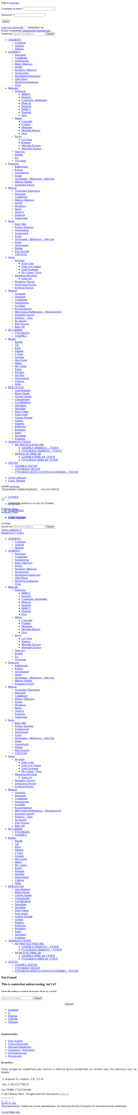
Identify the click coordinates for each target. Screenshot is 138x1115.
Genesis (19, 420)
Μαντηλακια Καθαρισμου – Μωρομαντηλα (38, 311)
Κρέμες (19, 169)
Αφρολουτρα (22, 230)
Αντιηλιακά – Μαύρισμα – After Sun (34, 178)
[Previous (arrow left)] (2, 1100)
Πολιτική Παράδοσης (19, 1046)
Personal (19, 372)
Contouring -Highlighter (34, 100)
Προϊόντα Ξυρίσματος (27, 82)
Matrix (18, 363)
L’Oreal (19, 354)
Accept (5, 1112)
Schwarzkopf (22, 378)
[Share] (6, 1097)
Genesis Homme (23, 417)
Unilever (19, 381)
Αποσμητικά (21, 73)
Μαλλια (12, 187)
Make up (26, 103)
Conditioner (21, 57)
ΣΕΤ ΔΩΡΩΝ (15, 329)
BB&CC (26, 94)
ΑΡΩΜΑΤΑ (14, 39)
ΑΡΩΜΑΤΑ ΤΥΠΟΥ (19, 441)
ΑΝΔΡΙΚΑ (14, 51)
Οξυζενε (19, 212)
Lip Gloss (27, 139)
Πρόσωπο (20, 91)
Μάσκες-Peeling (23, 181)
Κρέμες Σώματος (24, 227)
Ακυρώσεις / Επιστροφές (21, 1050)
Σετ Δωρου (21, 320)
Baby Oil (20, 326)
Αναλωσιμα (21, 218)
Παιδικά (19, 48)
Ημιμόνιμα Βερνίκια (26, 275)
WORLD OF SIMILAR (28, 453)
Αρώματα (20, 293)
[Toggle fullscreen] (9, 1097)
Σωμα (11, 221)
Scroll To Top (8, 1103)
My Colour (21, 366)
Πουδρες (26, 112)
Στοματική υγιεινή (24, 314)
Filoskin (19, 351)
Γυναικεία (20, 42)
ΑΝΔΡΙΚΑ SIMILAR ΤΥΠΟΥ (39, 456)
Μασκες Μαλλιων (24, 199)
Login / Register (16, 480)
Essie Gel (27, 278)
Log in (6, 21)
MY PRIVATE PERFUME (29, 444)
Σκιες (24, 133)
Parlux (18, 369)
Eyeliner (26, 124)
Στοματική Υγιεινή (24, 184)
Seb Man (19, 375)
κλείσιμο (14, 2)
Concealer (27, 121)
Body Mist (20, 224)
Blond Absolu (22, 393)
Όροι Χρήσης (15, 1040)
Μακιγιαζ (13, 88)
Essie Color (28, 263)
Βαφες (18, 209)
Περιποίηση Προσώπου (27, 76)
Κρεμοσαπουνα (23, 308)
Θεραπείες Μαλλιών (26, 70)
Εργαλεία (20, 215)
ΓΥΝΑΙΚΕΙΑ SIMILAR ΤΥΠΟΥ (40, 459)
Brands (12, 339)
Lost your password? (12, 27)
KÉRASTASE (16, 387)
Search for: (7, 33)
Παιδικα (12, 290)
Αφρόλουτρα (22, 60)
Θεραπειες (20, 206)
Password (7, 14)
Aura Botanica (22, 390)
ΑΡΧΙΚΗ (13, 497)
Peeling (19, 248)
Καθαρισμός (21, 166)
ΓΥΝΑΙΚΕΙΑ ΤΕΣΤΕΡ (27, 468)
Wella (18, 384)
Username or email (12, 8)
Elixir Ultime (22, 411)
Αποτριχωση (21, 245)
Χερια (18, 236)
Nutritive (19, 423)
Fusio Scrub (21, 414)
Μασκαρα (27, 127)
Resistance (20, 429)
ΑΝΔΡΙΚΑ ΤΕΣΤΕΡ (26, 465)
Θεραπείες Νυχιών (25, 281)
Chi (17, 345)
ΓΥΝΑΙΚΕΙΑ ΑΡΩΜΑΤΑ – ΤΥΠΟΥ (42, 450)
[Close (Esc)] (2, 1097)
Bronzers (26, 97)
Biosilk (18, 342)
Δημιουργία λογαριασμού (36, 30)
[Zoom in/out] (12, 1097)
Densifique (20, 405)
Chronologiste (22, 399)
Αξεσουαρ (20, 160)
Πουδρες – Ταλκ (24, 317)
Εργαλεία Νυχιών (24, 287)
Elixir (18, 348)
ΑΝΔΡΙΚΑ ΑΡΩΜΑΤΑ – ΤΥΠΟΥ (40, 447)
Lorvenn (19, 357)
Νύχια (11, 257)
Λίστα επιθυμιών (17, 477)
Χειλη (18, 136)
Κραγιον (26, 142)
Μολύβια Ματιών (31, 130)
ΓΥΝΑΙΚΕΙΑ (22, 332)
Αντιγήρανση (22, 172)
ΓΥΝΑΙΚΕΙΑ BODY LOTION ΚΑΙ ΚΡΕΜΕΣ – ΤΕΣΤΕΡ (46, 472)
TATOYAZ (21, 254)
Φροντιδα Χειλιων (31, 148)
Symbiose (20, 438)
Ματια (18, 118)
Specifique (20, 435)
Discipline (20, 408)
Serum (18, 175)
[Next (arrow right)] (6, 1100)
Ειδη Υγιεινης (22, 323)
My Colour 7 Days (32, 272)
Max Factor (21, 360)
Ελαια (18, 242)
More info (15, 1112)
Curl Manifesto (23, 402)
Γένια (18, 85)
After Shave (21, 79)
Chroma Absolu (23, 396)
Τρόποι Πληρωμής (18, 1043)
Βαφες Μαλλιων (23, 63)
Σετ (17, 157)
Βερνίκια (19, 260)
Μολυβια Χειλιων (31, 145)
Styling (18, 66)
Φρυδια (19, 154)
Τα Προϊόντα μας (17, 1053)
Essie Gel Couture (31, 266)
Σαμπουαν (20, 54)
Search (50, 34)
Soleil (18, 432)
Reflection (20, 426)
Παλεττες (20, 151)
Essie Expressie (30, 269)
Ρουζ (24, 115)
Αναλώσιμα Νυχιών (25, 284)
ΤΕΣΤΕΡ (13, 462)
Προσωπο (13, 163)
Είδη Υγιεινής (22, 251)
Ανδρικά (19, 45)
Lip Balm (20, 305)
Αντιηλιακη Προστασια (27, 190)
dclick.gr (64, 1093)
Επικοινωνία (14, 1056)
